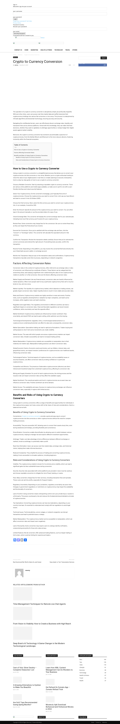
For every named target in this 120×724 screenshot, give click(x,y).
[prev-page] (13, 650)
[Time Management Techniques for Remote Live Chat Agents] (43, 593)
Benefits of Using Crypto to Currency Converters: (28, 157)
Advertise (104, 722)
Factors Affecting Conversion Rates (24, 152)
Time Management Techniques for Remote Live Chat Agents (39, 604)
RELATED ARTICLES (20, 585)
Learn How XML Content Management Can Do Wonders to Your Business (59, 670)
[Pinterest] (23, 69)
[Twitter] (19, 69)
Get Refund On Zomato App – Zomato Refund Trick (58, 688)
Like (105, 65)
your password (17, 17)
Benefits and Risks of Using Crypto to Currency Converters (31, 155)
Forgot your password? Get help (22, 21)
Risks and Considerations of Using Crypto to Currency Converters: (33, 160)
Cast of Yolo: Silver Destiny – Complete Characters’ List (25, 669)
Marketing (34, 50)
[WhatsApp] (27, 69)
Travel (67, 50)
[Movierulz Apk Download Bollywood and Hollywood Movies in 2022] (60, 699)
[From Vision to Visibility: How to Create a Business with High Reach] (43, 613)
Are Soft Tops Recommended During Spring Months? (25, 703)
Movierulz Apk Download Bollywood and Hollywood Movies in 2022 (60, 707)
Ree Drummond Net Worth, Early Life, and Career (27, 562)
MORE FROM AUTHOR (36, 585)
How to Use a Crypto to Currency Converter (26, 149)
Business (20, 54)
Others (74, 50)
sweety (16, 65)
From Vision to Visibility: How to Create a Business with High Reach (42, 624)
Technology (58, 50)
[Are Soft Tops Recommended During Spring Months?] (27, 697)
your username (17, 11)
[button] (105, 44)
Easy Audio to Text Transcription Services (62, 562)
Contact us (18, 50)
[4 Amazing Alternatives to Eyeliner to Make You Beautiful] (27, 680)
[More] (31, 69)
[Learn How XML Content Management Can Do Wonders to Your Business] (60, 662)
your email (16, 31)
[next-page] (14, 650)
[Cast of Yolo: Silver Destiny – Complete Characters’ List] (27, 662)
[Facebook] (15, 69)
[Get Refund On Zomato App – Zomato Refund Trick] (60, 682)
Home (26, 50)
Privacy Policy (17, 23)
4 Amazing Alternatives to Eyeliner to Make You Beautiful (27, 686)
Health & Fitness (46, 50)
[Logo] (26, 43)
